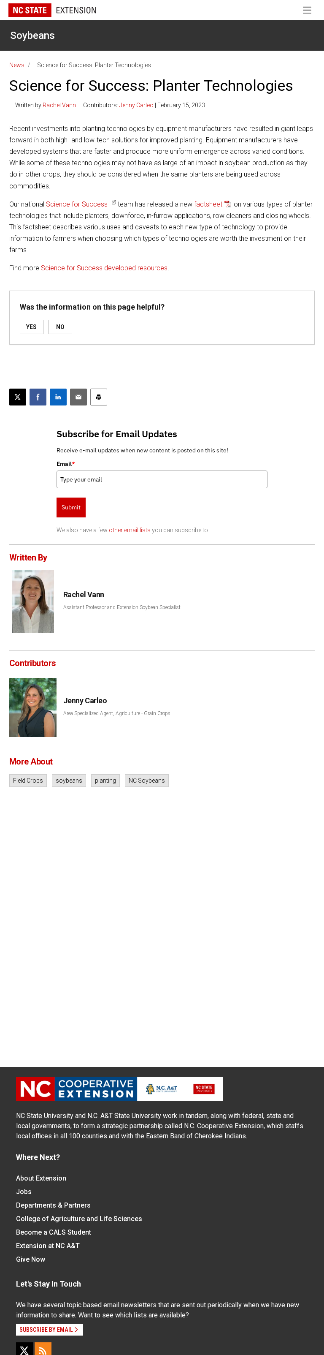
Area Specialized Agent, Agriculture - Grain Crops (116, 713)
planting (105, 780)
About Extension (41, 1178)
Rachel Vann (59, 105)
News (16, 65)
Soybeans (32, 35)
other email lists (130, 530)
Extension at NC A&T (48, 1246)
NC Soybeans (147, 780)
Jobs (24, 1192)
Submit (71, 507)
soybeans (69, 780)
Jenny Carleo (136, 105)
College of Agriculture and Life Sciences (79, 1219)
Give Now (30, 1259)
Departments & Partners (53, 1205)
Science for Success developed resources (104, 268)
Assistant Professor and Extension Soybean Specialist (122, 607)
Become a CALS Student (53, 1232)
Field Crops (28, 780)
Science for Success (77, 204)
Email (66, 464)
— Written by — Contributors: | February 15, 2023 (107, 105)
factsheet (208, 204)
